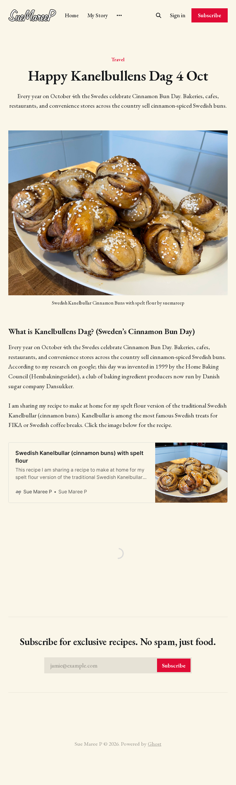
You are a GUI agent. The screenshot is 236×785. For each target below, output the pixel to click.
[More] (119, 15)
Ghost (154, 743)
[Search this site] (158, 15)
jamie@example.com (118, 665)
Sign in (177, 15)
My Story (97, 15)
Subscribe (209, 15)
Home (72, 15)
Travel (117, 59)
